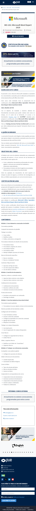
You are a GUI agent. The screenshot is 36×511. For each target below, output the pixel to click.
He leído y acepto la (13, 497)
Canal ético (30, 509)
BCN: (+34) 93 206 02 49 (10, 415)
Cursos (4, 7)
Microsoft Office (16, 7)
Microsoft (9, 7)
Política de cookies (21, 509)
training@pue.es (9, 412)
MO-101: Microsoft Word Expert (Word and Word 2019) (17, 195)
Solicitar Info (19, 36)
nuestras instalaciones (19, 209)
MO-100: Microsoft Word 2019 (25, 145)
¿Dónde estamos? (9, 418)
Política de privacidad (8, 509)
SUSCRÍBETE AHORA (8, 500)
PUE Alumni (28, 46)
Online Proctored (16, 211)
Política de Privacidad (18, 497)
